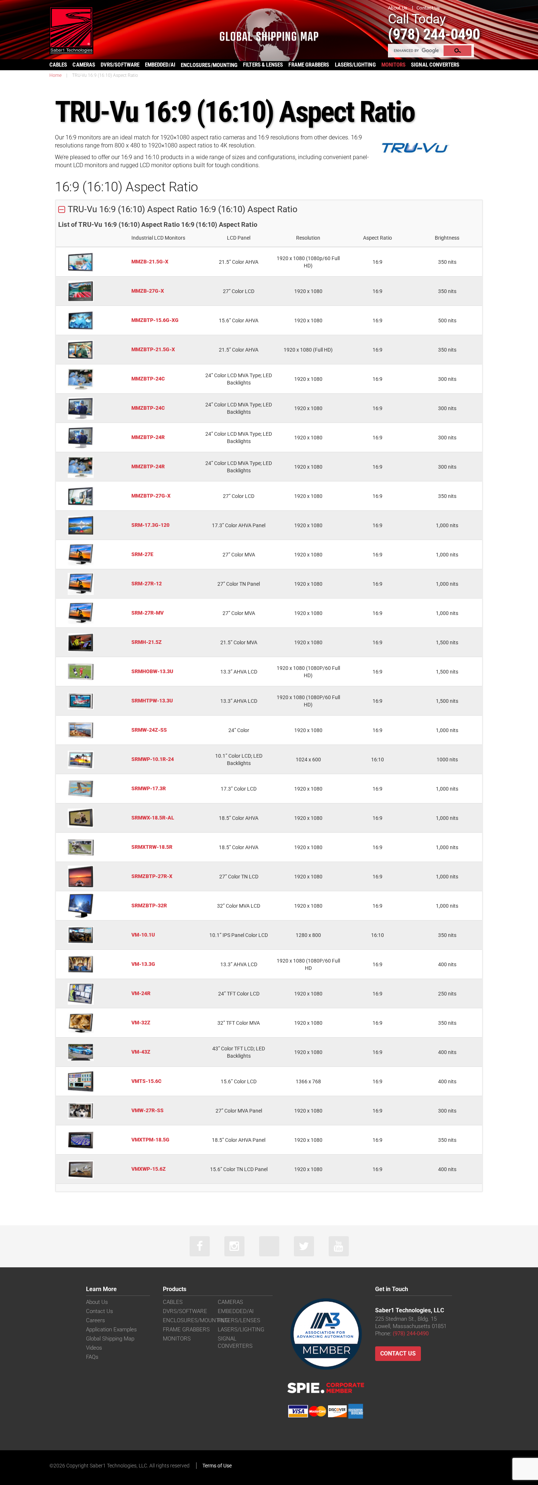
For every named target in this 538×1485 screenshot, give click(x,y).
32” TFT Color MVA (238, 1023)
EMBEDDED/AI (160, 64)
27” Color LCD (238, 291)
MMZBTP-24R (148, 437)
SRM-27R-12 (146, 583)
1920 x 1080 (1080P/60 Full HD (308, 964)
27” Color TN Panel (238, 584)
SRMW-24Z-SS (149, 730)
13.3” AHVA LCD (238, 672)
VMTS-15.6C (146, 1081)
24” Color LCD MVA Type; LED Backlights (238, 379)
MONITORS (393, 64)
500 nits (447, 320)
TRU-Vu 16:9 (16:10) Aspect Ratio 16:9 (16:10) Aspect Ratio (183, 209)
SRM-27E (142, 554)
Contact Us (428, 8)
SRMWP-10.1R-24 (152, 759)
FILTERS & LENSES (263, 64)
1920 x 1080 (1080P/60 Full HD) (308, 671)
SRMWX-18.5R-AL (152, 818)
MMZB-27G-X (147, 291)
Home (55, 75)
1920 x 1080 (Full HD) (308, 350)
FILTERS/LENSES (239, 1320)
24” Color (238, 730)
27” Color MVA (239, 555)
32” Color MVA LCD (238, 906)
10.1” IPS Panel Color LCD (238, 935)
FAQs (92, 1357)
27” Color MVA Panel (239, 1111)
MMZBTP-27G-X (151, 496)
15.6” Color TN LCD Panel (239, 1169)
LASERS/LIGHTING (355, 64)
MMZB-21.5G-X (149, 262)
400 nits (447, 964)
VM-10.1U (143, 935)
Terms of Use (217, 1466)
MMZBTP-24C (148, 379)
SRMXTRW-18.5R (151, 847)
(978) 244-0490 (434, 34)
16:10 (377, 759)
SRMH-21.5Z (146, 642)
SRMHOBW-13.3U (152, 671)
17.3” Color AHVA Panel (238, 525)
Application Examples (111, 1329)
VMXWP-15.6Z (148, 1169)
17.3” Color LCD (239, 789)
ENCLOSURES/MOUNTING (195, 1320)
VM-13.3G (143, 964)
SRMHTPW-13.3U (152, 701)
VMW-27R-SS (147, 1110)
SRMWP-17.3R (148, 788)
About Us (397, 8)
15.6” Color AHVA (238, 320)
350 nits (447, 262)
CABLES (58, 64)
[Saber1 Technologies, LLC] (71, 29)
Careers (95, 1320)
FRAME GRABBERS (308, 64)
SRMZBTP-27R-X (151, 876)
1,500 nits (447, 642)
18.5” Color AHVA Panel (238, 1140)
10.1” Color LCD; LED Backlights (238, 759)
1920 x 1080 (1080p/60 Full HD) (308, 262)
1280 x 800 (308, 935)
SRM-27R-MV (147, 613)
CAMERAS (83, 64)
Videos (94, 1348)
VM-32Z (140, 1022)
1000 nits (447, 759)
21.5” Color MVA (238, 642)
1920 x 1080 (308, 291)
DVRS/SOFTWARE (120, 64)
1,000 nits (447, 525)
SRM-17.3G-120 (150, 525)
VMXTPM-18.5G (150, 1140)
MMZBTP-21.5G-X (153, 349)
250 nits (447, 994)
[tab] (269, 209)
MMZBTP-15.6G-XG (155, 320)
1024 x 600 (308, 759)
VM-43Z (140, 1052)
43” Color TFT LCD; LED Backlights (238, 1052)
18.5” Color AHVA (238, 818)
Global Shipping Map (110, 1338)
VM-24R (140, 993)
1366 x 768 (308, 1081)
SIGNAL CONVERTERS (435, 64)
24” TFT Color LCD (238, 994)
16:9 (377, 262)
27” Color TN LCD (238, 877)
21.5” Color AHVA (238, 262)
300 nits (447, 379)
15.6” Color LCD (239, 1081)
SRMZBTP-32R (149, 905)
